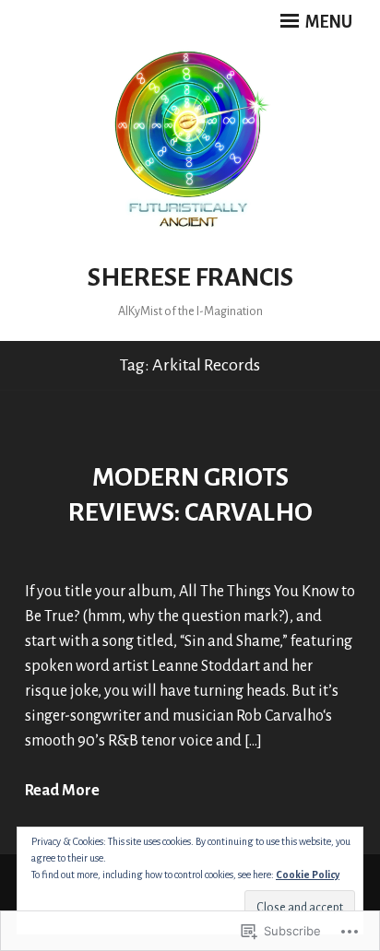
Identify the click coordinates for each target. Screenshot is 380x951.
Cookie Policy (307, 874)
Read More (62, 790)
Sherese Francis (190, 277)
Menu (327, 22)
